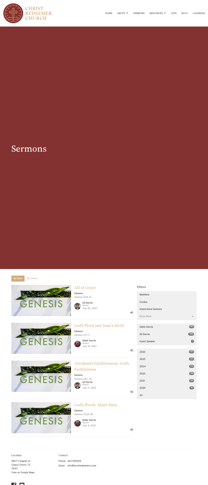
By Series (32, 278)
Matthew (144, 294)
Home (108, 13)
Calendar (199, 13)
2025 (166, 359)
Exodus (143, 302)
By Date (17, 278)
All (141, 395)
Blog (185, 13)
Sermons (139, 13)
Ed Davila (166, 334)
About (121, 13)
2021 (166, 381)
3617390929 (74, 461)
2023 (166, 373)
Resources (156, 13)
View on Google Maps (23, 472)
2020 (166, 388)
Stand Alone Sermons (151, 309)
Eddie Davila (166, 327)
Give (174, 13)
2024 (166, 366)
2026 (166, 352)
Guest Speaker (166, 341)
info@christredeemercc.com (81, 465)
